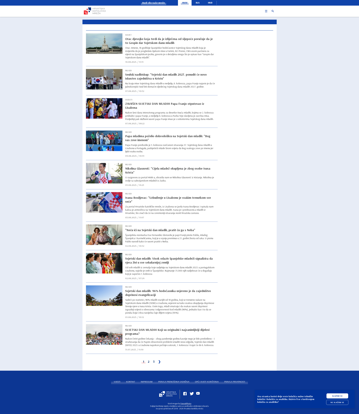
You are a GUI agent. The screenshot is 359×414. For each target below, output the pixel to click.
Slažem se (337, 396)
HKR (210, 2)
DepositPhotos (185, 403)
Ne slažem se (337, 402)
